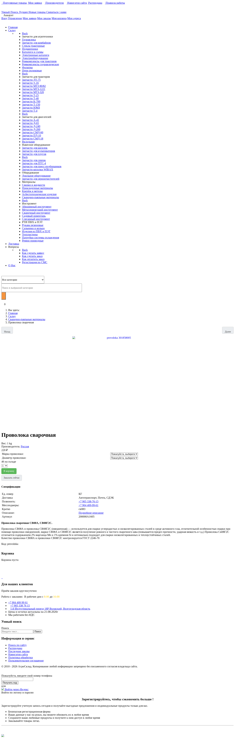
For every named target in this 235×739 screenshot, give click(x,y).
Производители (54, 2)
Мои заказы (44, 18)
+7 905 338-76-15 (88, 501)
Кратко (6, 509)
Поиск (5, 628)
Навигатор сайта (77, 2)
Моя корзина (59, 18)
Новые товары (37, 12)
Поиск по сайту (17, 645)
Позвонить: (8, 501)
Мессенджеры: (10, 505)
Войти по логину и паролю (17, 692)
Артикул (7, 516)
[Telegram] (2, 577)
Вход (4, 18)
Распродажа (95, 2)
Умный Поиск (10, 12)
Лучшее (24, 12)
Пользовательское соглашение (26, 660)
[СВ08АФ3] (117, 381)
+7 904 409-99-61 (88, 505)
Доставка (7, 497)
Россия (25, 446)
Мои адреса (74, 18)
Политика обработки (20, 657)
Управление (15, 18)
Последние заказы (19, 651)
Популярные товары (14, 2)
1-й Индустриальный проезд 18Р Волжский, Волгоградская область (50, 608)
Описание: (8, 512)
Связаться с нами (56, 12)
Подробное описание (91, 512)
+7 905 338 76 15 (20, 605)
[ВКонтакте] (1, 577)
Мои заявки (35, 2)
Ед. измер (7, 493)
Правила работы (115, 2)
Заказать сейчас (12, 477)
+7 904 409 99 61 (18, 602)
